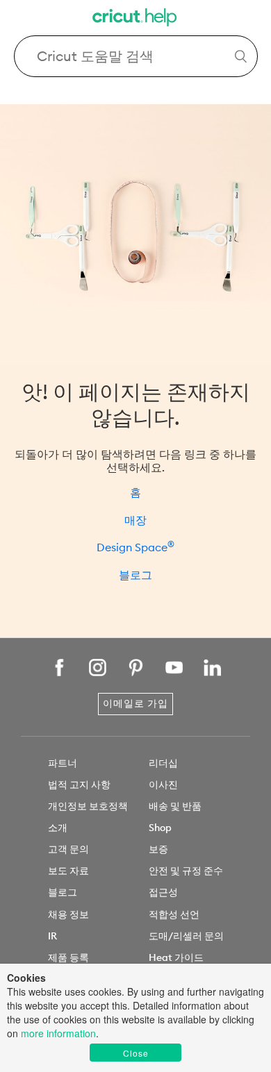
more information (58, 1033)
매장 (135, 520)
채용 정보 (68, 914)
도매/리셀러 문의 (186, 936)
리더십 (163, 763)
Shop (160, 827)
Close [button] (136, 1053)
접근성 (163, 892)
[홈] (135, 19)
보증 (158, 849)
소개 (57, 827)
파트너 (62, 763)
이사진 (163, 784)
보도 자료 (68, 870)
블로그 (135, 575)
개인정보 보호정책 (88, 806)
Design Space (135, 547)
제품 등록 (68, 957)
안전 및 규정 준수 (186, 870)
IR (52, 936)
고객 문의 (68, 849)
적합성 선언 (174, 914)
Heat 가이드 (176, 957)
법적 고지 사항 (79, 784)
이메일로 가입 (135, 703)
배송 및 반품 (175, 806)
